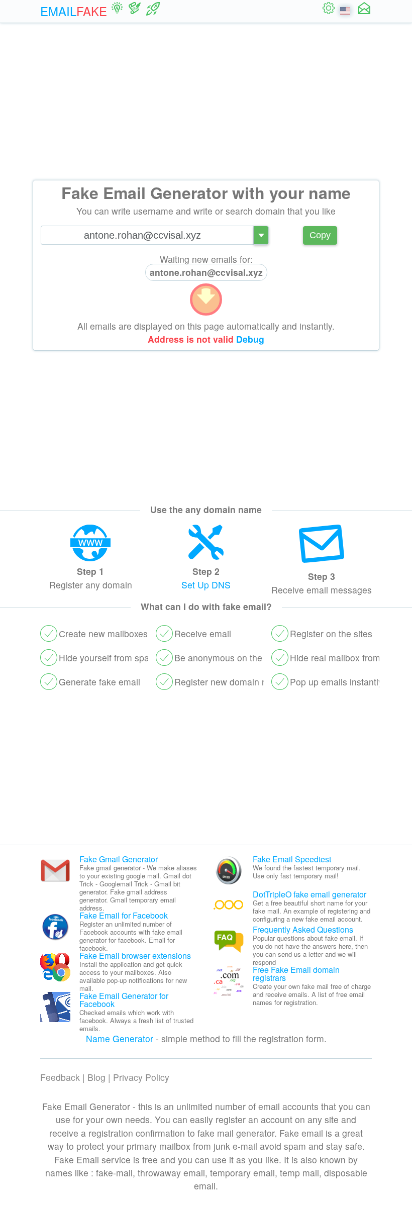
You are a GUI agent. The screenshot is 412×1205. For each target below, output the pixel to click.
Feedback (60, 1077)
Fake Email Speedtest (292, 859)
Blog (96, 1077)
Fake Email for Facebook (123, 915)
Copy (320, 235)
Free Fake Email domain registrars (296, 973)
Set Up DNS (206, 584)
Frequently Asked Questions (303, 929)
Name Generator (119, 1038)
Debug (250, 339)
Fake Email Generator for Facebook (123, 1000)
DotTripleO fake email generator (309, 894)
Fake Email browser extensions (135, 955)
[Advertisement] (206, 101)
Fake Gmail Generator (118, 859)
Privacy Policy (141, 1077)
